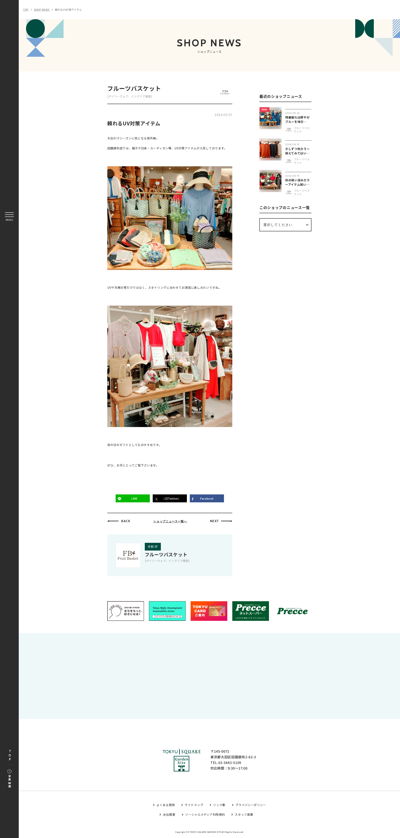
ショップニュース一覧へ (170, 521)
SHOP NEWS (41, 9)
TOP (10, 755)
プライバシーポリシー (250, 805)
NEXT (214, 521)
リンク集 (219, 805)
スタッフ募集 (244, 814)
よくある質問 (165, 805)
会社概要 (169, 814)
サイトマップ (194, 805)
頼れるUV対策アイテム (68, 9)
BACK (125, 521)
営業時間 (9, 782)
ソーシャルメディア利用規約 (205, 814)
